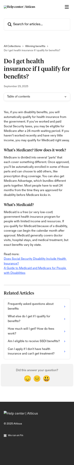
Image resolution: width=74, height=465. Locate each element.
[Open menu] (66, 7)
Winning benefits (35, 46)
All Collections (12, 46)
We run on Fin (15, 435)
